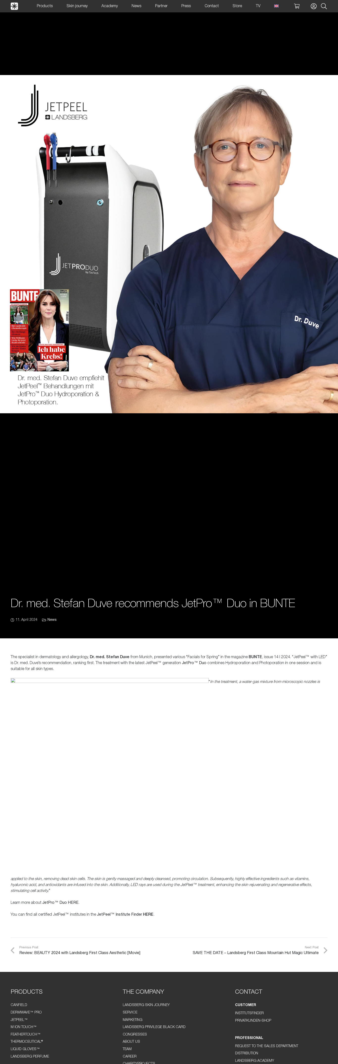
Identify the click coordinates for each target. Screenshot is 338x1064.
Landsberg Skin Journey (146, 1005)
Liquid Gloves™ (25, 1049)
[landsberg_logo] (14, 6)
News (52, 620)
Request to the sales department (266, 1046)
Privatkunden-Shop (253, 1020)
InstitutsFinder (249, 1013)
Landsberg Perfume (30, 1056)
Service (130, 1012)
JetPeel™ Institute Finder (119, 914)
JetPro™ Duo (194, 663)
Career (130, 1056)
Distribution (246, 1053)
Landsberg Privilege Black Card (154, 1027)
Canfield (19, 1005)
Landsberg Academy (254, 1061)
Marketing (132, 1020)
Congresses (135, 1034)
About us (131, 1041)
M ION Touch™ (24, 1027)
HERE (73, 903)
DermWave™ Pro (26, 1012)
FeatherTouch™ (26, 1034)
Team (127, 1049)
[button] (323, 6)
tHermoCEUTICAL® (27, 1041)
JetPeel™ (19, 1020)
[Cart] (296, 6)
